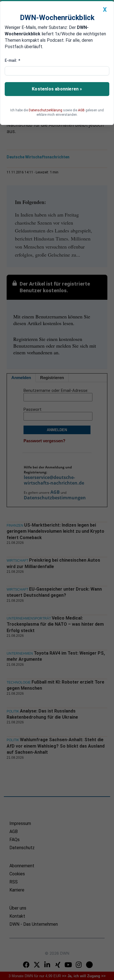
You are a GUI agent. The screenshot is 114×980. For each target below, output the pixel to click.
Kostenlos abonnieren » (57, 89)
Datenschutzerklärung (45, 110)
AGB (81, 110)
